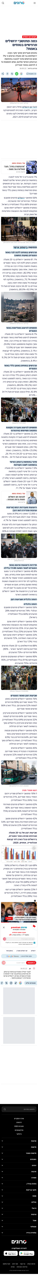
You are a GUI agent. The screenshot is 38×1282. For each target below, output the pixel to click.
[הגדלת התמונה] (34, 220)
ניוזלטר (19, 1134)
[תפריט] (35, 3)
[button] (35, 901)
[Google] (21, 73)
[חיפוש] (3, 3)
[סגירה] (3, 927)
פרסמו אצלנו (31, 1264)
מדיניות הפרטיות (22, 1267)
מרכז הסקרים (19, 1118)
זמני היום (15, 1264)
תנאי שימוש (6, 1264)
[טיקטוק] (16, 983)
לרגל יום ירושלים (29, 106)
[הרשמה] (4, 939)
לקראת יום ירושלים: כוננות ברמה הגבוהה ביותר (16, 498)
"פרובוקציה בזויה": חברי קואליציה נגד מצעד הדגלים (14, 167)
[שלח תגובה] (4, 963)
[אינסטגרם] (11, 983)
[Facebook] (7, 73)
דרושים (19, 1122)
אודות (13, 1267)
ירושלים (21, 197)
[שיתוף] (2, 73)
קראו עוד (9, 918)
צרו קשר (22, 1264)
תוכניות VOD (19, 1126)
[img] (19, 229)
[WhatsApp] (16, 73)
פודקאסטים (19, 1130)
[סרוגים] (19, 1242)
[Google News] (20, 983)
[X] (12, 73)
